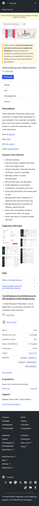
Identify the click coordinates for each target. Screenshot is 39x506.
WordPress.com (9, 457)
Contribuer (24, 435)
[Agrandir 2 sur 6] (16, 249)
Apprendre (6, 435)
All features (10, 134)
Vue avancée (7, 372)
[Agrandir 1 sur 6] (16, 232)
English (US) (33, 353)
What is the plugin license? (12, 280)
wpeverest (9, 71)
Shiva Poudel (11, 322)
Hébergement (7, 425)
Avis (5, 90)
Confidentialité (7, 428)
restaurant (22, 362)
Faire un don (26, 443)
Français (10, 477)
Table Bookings (31, 362)
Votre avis (6, 388)
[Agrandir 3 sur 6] (16, 259)
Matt (5, 460)
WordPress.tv (8, 450)
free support (10, 144)
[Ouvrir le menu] (35, 3)
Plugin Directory (7, 9)
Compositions (26, 428)
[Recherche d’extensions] (24, 24)
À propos (5, 417)
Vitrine (23, 417)
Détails (6, 85)
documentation (13, 149)
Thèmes (24, 421)
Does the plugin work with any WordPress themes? (12, 287)
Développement (10, 96)
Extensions (25, 425)
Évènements (25, 439)
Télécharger (7, 77)
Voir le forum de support (11, 404)
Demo (8, 139)
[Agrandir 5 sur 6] (34, 241)
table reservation (30, 366)
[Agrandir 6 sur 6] (34, 251)
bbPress (6, 464)
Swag (24, 446)
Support (7, 101)
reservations (32, 358)
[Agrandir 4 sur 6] (34, 232)
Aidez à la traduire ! (19, 17)
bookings (24, 358)
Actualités (5, 421)
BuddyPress (7, 468)
